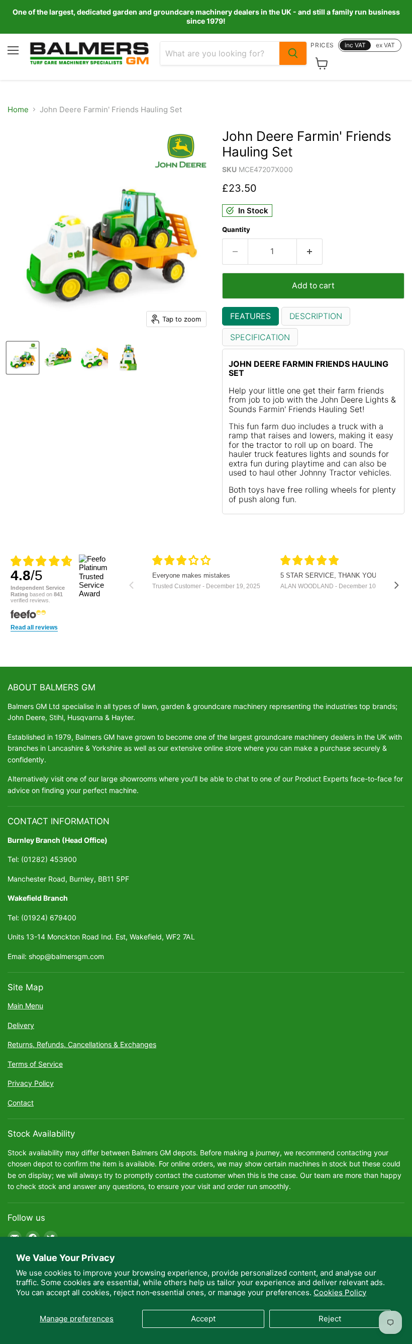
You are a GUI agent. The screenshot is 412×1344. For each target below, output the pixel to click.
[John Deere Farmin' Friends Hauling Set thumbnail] (23, 358)
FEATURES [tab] (250, 316)
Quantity (236, 229)
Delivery (21, 1025)
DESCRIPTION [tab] (315, 316)
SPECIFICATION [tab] (260, 337)
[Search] (292, 53)
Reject (330, 1318)
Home (18, 109)
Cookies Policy (340, 1292)
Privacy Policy (31, 1083)
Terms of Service (35, 1064)
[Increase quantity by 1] (310, 252)
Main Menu (25, 1005)
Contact (21, 1102)
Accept (203, 1318)
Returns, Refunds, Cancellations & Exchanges (82, 1044)
